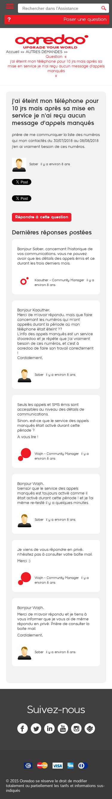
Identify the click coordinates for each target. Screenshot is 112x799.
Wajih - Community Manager (57, 453)
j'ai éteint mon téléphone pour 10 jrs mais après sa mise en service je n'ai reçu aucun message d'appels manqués (55, 112)
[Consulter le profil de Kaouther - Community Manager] (24, 286)
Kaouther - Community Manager (59, 280)
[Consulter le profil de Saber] (19, 170)
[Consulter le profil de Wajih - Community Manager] (24, 460)
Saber (33, 164)
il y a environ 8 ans (60, 374)
